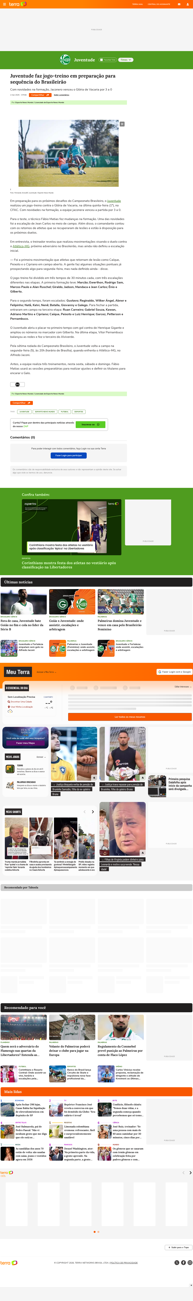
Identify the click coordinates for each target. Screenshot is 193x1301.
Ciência (116, 1123)
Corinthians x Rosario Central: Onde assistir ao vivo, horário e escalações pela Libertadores (32, 1074)
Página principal (18, 4)
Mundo (116, 1145)
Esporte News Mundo (45, 412)
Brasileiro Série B (9, 617)
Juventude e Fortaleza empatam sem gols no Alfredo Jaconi (31, 647)
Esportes (78, 412)
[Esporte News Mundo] (17, 384)
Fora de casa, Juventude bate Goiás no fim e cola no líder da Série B (22, 625)
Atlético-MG (21, 246)
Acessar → (41, 756)
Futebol (64, 412)
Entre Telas (21, 1123)
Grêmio (119, 1066)
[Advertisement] (169, 648)
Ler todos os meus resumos (130, 717)
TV (65, 1100)
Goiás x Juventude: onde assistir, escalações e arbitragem (66, 625)
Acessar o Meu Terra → (47, 671)
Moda (17, 1145)
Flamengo (5, 1042)
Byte (115, 1100)
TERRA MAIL (137, 4)
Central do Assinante (159, 4)
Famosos (68, 1145)
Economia (19, 1100)
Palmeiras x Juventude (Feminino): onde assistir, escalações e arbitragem (81, 647)
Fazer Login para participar (68, 455)
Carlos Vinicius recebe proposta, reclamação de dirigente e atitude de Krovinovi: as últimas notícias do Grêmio (129, 1074)
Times (124, 59)
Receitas (68, 1123)
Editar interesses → (183, 686)
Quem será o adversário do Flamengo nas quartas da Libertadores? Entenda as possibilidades (20, 1050)
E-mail (179, 4)
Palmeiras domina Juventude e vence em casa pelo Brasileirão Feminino (120, 625)
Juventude (84, 60)
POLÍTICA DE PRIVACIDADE (124, 1262)
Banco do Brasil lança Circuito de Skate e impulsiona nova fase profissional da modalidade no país (79, 1074)
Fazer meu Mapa (25, 743)
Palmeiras (102, 617)
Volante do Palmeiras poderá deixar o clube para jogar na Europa (69, 1050)
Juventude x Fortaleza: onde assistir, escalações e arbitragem (129, 647)
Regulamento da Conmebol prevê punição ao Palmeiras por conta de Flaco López (120, 1050)
